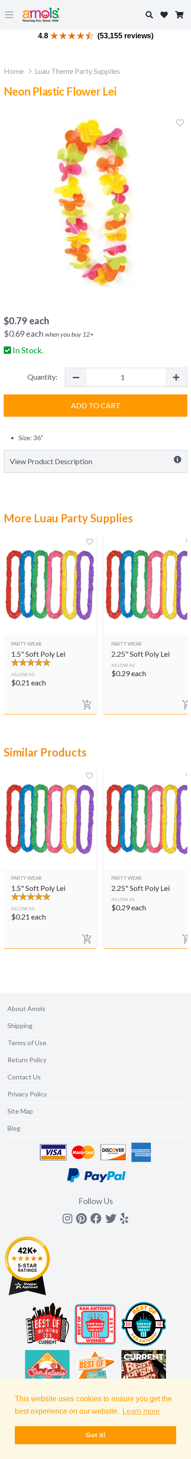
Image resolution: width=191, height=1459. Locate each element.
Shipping (19, 1025)
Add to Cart (96, 405)
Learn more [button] (141, 1411)
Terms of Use (26, 1043)
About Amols (26, 1008)
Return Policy (26, 1060)
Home (14, 71)
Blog (13, 1128)
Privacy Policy (27, 1094)
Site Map (20, 1111)
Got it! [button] (96, 1435)
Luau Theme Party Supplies (77, 71)
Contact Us (24, 1077)
